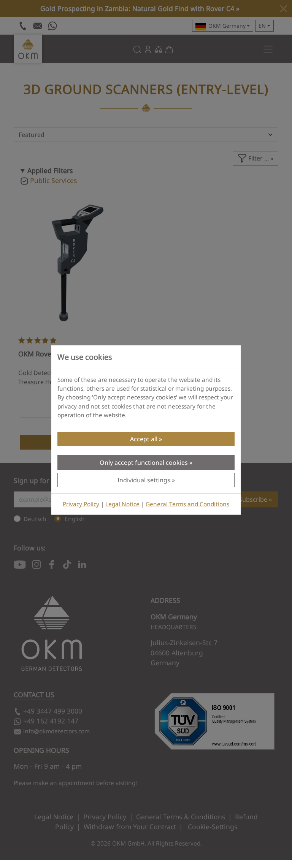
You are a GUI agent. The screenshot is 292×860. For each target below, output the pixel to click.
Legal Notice (122, 504)
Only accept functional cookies (144, 462)
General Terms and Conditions (187, 504)
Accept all (143, 439)
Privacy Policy (81, 504)
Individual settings (143, 480)
